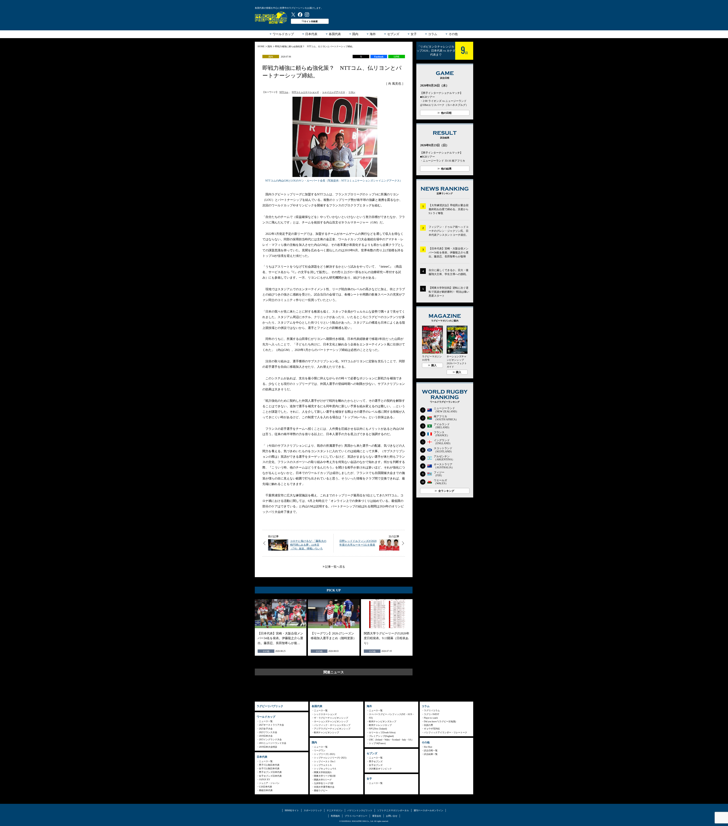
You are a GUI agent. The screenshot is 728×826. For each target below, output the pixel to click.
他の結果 (446, 168)
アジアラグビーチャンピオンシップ (332, 728)
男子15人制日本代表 (269, 765)
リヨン (351, 92)
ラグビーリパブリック (271, 17)
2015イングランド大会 (270, 739)
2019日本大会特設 (268, 747)
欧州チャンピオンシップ (326, 732)
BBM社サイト (292, 810)
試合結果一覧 (431, 754)
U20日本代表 (265, 786)
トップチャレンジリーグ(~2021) (330, 757)
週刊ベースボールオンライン (428, 810)
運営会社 (376, 816)
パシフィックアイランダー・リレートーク (445, 732)
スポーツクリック (313, 810)
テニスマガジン (335, 810)
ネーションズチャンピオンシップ (331, 721)
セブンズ (393, 34)
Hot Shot (428, 747)
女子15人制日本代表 (269, 768)
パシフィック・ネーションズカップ (332, 725)
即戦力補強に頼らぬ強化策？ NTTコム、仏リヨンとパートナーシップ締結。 (315, 46)
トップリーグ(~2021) (324, 754)
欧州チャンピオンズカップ (382, 721)
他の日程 (446, 113)
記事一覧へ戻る (335, 566)
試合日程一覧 (431, 750)
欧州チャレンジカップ (380, 725)
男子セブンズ (376, 761)
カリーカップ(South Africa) (382, 732)
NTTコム (283, 92)
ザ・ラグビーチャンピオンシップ (331, 718)
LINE (396, 56)
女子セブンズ (376, 765)
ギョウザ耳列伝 (432, 728)
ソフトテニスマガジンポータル (393, 810)
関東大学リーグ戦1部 (325, 776)
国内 (355, 34)
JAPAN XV (264, 779)
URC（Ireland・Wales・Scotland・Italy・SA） (391, 739)
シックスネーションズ (325, 714)
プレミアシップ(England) (381, 736)
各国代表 (335, 34)
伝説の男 (428, 725)
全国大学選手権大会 (324, 787)
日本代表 (311, 34)
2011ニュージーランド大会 (272, 743)
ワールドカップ (283, 34)
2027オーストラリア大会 (271, 725)
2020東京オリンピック (380, 768)
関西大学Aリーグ (323, 779)
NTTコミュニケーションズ (305, 92)
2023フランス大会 (268, 732)
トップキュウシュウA (325, 768)
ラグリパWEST (431, 714)
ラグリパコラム (432, 710)
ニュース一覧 (266, 721)
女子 (414, 34)
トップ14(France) (377, 743)
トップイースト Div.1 (324, 761)
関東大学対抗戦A (323, 772)
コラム (432, 34)
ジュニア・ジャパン (269, 783)
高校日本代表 (266, 790)
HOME (261, 46)
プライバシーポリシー (356, 816)
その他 (453, 34)
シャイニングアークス (333, 92)
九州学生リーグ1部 (323, 783)
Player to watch (431, 718)
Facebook (379, 56)
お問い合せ (391, 816)
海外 (373, 34)
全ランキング (446, 491)
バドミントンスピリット (359, 810)
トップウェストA (323, 765)
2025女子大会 (266, 728)
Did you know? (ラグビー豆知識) (440, 721)
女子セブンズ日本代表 (270, 776)
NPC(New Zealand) (378, 728)
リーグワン (319, 750)
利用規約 (335, 816)
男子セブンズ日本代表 (270, 772)
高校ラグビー (321, 790)
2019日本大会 (266, 736)
